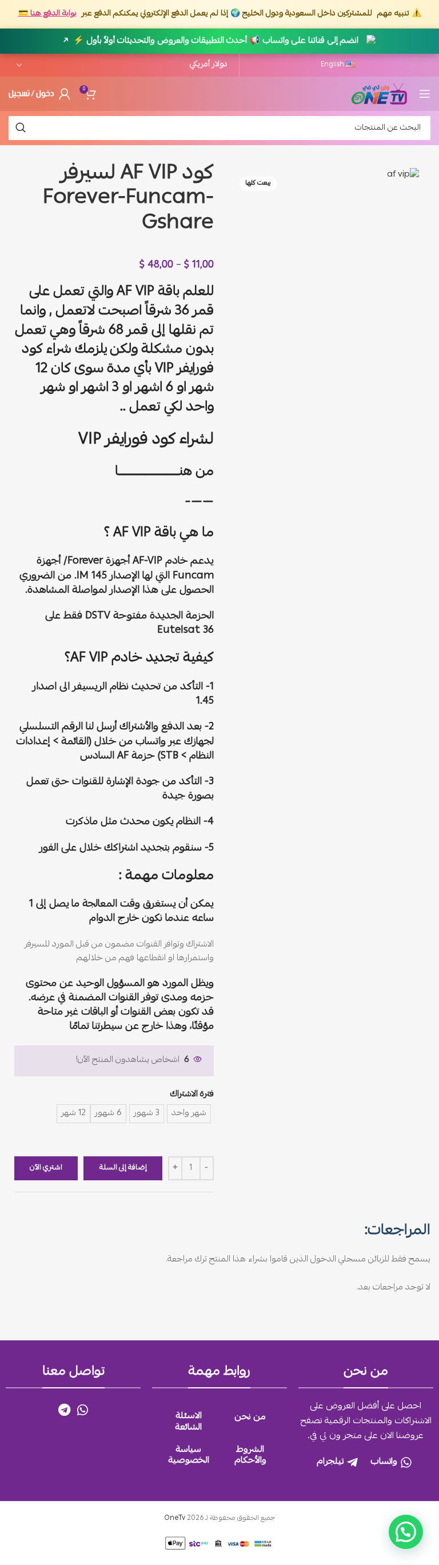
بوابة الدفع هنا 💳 (47, 13)
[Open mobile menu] (424, 93)
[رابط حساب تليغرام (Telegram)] (64, 1409)
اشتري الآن (46, 1168)
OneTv (174, 1518)
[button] (406, 1532)
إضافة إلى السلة (123, 1168)
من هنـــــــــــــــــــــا (164, 472)
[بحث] (21, 128)
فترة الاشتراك (192, 1094)
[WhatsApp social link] (82, 1409)
